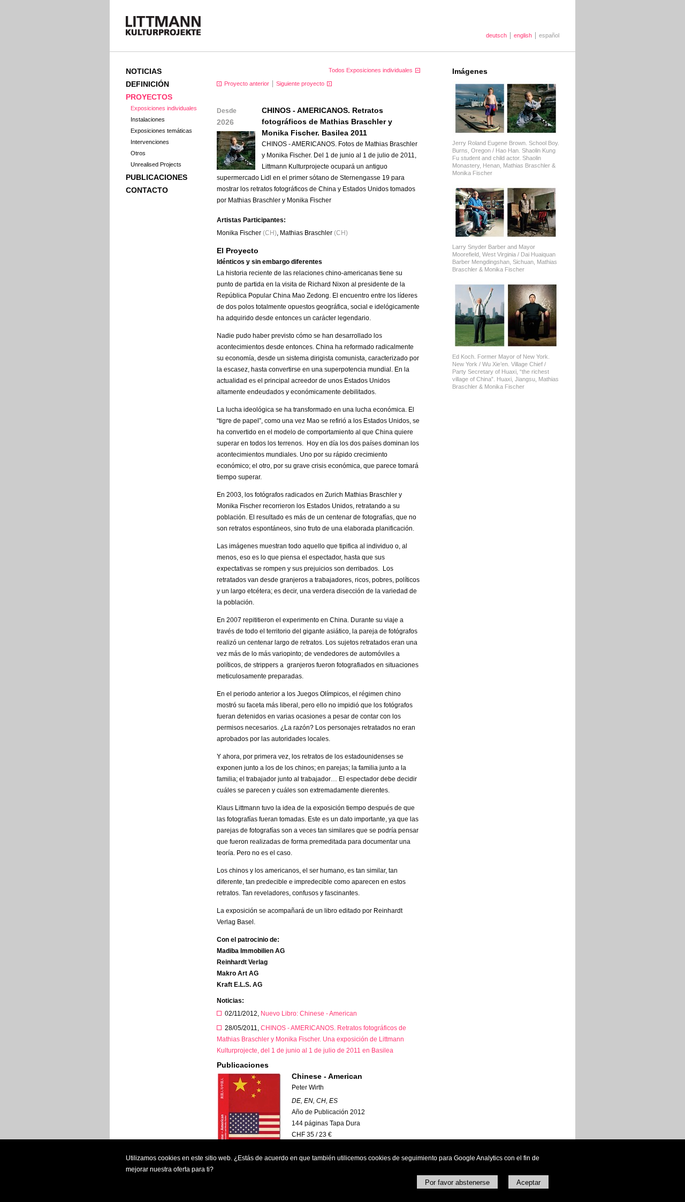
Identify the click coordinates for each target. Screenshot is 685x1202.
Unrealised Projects (156, 164)
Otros (138, 153)
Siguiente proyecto (300, 83)
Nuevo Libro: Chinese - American (309, 1013)
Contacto (147, 190)
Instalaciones (148, 119)
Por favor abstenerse (457, 1182)
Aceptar (528, 1182)
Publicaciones (156, 177)
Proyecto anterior (246, 83)
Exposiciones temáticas (161, 130)
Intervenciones (150, 142)
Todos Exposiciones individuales (371, 70)
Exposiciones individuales (164, 108)
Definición (147, 84)
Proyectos (149, 97)
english (523, 35)
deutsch (496, 35)
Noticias (144, 71)
